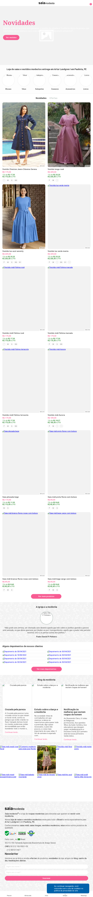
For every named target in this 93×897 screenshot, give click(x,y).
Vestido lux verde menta (58, 251)
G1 (20, 262)
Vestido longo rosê (56, 169)
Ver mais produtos (46, 596)
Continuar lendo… (12, 732)
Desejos (65, 895)
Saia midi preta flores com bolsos (62, 497)
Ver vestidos (11, 37)
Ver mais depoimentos (46, 669)
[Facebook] (34, 884)
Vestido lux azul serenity (12, 251)
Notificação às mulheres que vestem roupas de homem (74, 712)
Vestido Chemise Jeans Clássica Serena (19, 169)
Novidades (41, 98)
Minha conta (28, 895)
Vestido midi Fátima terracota (15, 415)
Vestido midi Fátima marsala (60, 333)
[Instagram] (42, 884)
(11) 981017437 (13, 850)
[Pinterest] (46, 884)
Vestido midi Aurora (56, 415)
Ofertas (53, 98)
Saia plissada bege (10, 497)
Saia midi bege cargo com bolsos (62, 579)
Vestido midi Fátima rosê (13, 333)
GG (16, 180)
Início (46, 895)
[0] (89, 3)
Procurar (9, 895)
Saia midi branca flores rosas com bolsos (20, 579)
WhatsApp (84, 895)
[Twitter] (38, 884)
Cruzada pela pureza (15, 709)
